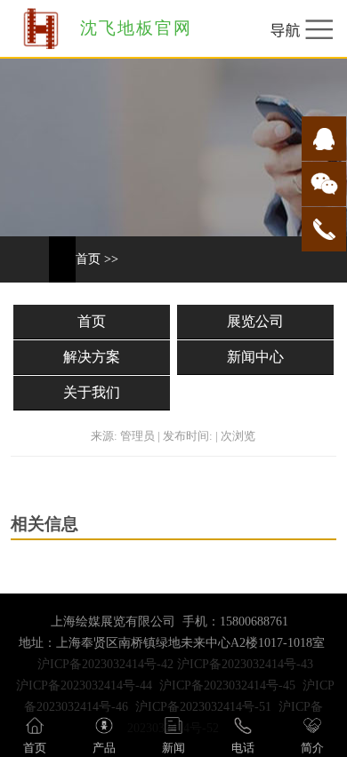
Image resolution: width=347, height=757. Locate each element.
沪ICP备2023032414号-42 (105, 664)
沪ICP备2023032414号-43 (245, 664)
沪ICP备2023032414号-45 (227, 685)
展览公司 (255, 321)
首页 (88, 259)
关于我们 (91, 392)
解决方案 (91, 356)
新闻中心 (255, 356)
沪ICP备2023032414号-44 (84, 685)
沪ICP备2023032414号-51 (203, 706)
